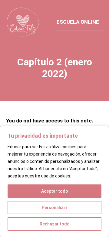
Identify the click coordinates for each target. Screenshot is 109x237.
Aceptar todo (54, 191)
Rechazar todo (55, 224)
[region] (54, 181)
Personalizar (55, 207)
